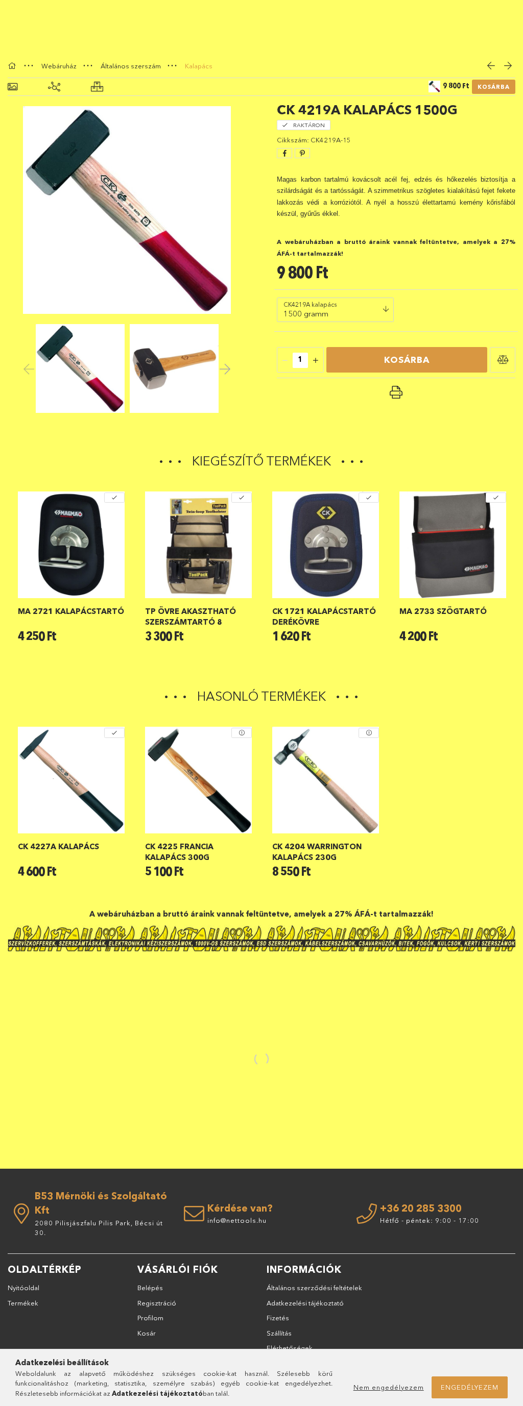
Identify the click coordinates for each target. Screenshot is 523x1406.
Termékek (23, 1303)
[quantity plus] (315, 360)
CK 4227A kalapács (58, 846)
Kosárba (494, 86)
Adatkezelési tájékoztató (305, 1303)
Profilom (150, 1318)
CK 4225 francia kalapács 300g (179, 852)
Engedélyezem (469, 1387)
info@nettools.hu (237, 1220)
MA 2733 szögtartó (443, 611)
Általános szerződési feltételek (314, 1288)
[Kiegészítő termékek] (54, 87)
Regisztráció (156, 1303)
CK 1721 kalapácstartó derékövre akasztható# (324, 616)
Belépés (150, 1288)
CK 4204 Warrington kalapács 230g (317, 852)
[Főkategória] (13, 66)
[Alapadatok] (12, 87)
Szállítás (279, 1333)
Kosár (146, 1333)
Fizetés (278, 1318)
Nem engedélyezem (388, 1387)
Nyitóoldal (23, 1288)
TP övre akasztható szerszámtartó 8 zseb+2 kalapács (190, 616)
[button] (502, 360)
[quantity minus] (285, 360)
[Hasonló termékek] (97, 87)
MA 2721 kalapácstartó (71, 611)
